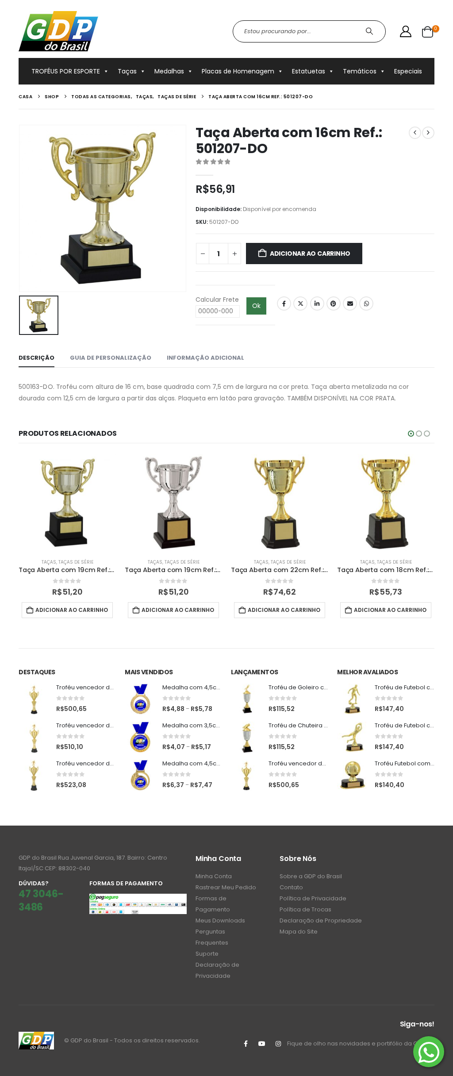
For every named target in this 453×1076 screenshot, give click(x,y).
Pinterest (333, 303)
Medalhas (169, 71)
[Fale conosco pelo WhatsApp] (428, 1051)
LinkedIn (317, 303)
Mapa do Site (299, 931)
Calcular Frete (217, 299)
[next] (428, 133)
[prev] (415, 133)
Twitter (300, 303)
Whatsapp (366, 303)
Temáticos (359, 71)
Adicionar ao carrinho (310, 253)
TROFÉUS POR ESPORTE (65, 71)
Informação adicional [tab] (205, 358)
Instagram (278, 1043)
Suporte (207, 953)
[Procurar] (370, 31)
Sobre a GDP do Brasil (311, 876)
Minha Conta (214, 876)
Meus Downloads (220, 920)
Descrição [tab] (36, 358)
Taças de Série (75, 562)
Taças (127, 71)
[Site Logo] (58, 31)
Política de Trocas (305, 909)
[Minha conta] (406, 31)
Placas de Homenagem (238, 71)
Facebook (284, 303)
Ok (256, 305)
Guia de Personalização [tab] (110, 358)
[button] (411, 433)
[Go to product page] (67, 502)
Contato (291, 887)
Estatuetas (308, 71)
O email (350, 303)
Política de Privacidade (313, 898)
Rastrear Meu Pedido (226, 887)
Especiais (408, 71)
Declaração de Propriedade (321, 920)
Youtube (262, 1043)
